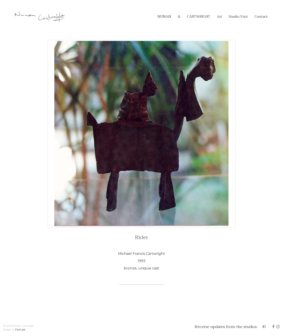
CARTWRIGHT (198, 16)
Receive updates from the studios (226, 326)
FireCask (20, 329)
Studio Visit (238, 16)
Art (219, 16)
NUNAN (164, 16)
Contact (261, 16)
